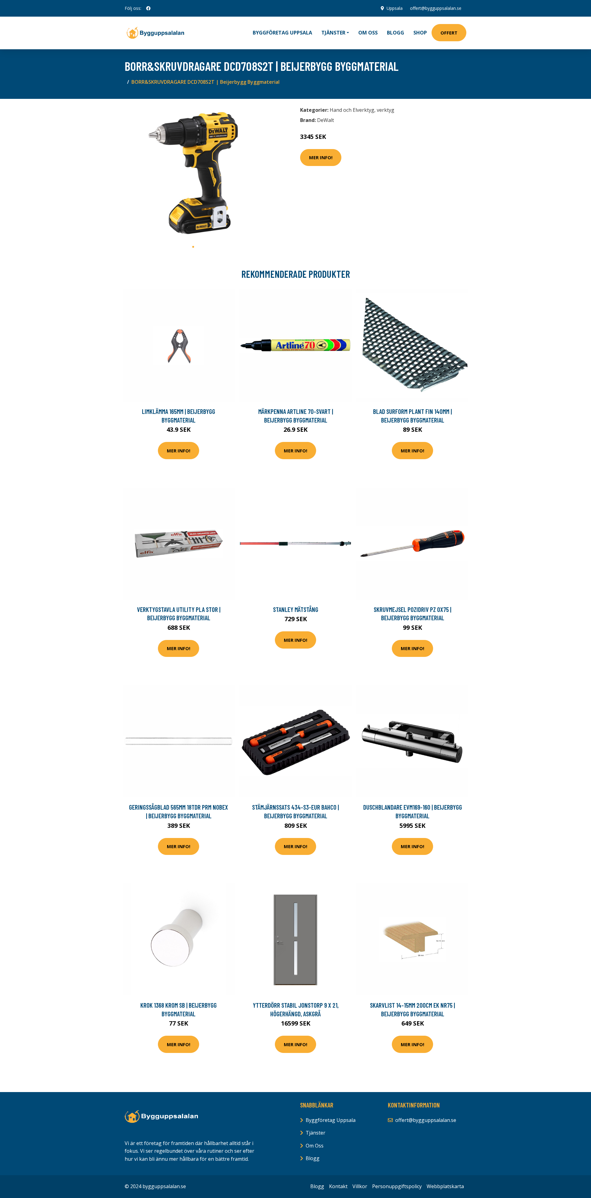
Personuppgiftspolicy (397, 1186)
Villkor (359, 1186)
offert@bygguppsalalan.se (435, 8)
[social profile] (148, 8)
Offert (448, 33)
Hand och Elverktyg (352, 110)
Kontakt (338, 1186)
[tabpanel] (193, 172)
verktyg (385, 110)
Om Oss (315, 1145)
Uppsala (395, 8)
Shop (420, 32)
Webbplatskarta (445, 1186)
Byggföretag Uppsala (282, 32)
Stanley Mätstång (295, 609)
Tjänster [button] (333, 32)
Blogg (395, 32)
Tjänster (315, 1132)
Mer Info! (320, 157)
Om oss (368, 32)
